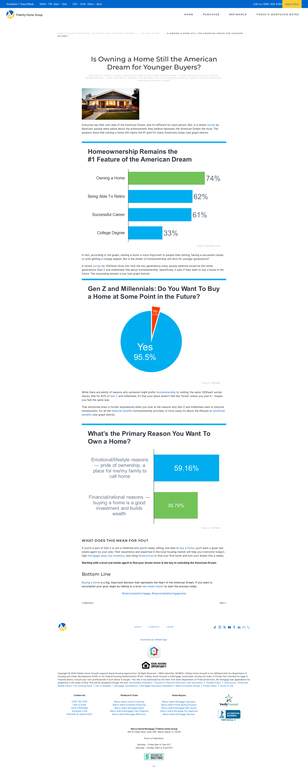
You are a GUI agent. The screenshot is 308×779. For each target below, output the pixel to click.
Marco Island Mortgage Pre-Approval (178, 711)
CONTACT (154, 627)
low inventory (116, 555)
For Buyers (146, 78)
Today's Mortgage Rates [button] (278, 14)
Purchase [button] (211, 14)
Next (222, 603)
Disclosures (230, 682)
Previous (88, 603)
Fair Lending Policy (82, 685)
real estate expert (153, 586)
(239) (79, 701)
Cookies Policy (213, 682)
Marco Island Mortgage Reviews (179, 714)
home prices (146, 555)
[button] (154, 766)
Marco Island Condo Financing (129, 701)
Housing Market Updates (171, 78)
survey (211, 124)
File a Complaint (103, 685)
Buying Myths (209, 75)
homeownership (166, 392)
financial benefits (122, 410)
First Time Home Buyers (121, 78)
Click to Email (79, 704)
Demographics (94, 78)
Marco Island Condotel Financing (129, 704)
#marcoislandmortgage (136, 593)
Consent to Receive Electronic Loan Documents (179, 682)
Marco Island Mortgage (206, 78)
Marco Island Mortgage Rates (129, 708)
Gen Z (114, 396)
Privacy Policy (210, 685)
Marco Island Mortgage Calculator (179, 701)
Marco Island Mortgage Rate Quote (179, 708)
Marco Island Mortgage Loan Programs (129, 711)
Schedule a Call (79, 711)
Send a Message (79, 707)
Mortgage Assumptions (126, 685)
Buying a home (91, 582)
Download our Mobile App (154, 639)
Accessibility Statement (141, 682)
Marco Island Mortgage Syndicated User (131, 75)
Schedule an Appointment (79, 714)
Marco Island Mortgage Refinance (129, 714)
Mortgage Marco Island (154, 80)
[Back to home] (24, 14)
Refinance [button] (238, 14)
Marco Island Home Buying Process (179, 704)
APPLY (138, 627)
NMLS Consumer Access (187, 685)
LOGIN (170, 627)
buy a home (187, 548)
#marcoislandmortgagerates (169, 593)
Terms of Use (227, 685)
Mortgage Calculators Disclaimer (157, 685)
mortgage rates (97, 555)
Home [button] (188, 14)
